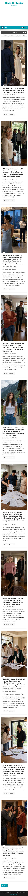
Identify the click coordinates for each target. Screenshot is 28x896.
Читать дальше (9, 114)
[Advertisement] (14, 17)
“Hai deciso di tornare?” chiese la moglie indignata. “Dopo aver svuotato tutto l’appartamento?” (14, 90)
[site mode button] (22, 27)
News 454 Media (14, 3)
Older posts (5, 885)
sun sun (15, 94)
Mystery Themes (13, 894)
